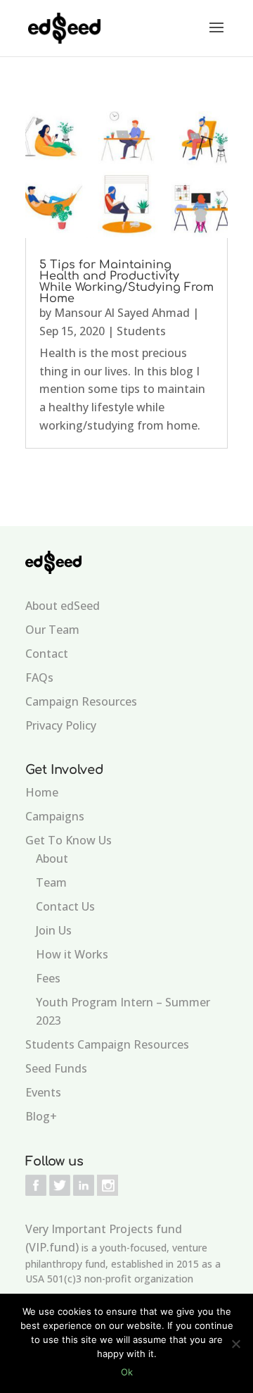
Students (141, 331)
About (52, 858)
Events (43, 1092)
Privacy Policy (60, 725)
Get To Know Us (68, 840)
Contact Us (65, 906)
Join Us (54, 930)
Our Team (52, 629)
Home (41, 792)
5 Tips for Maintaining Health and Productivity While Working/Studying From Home (126, 281)
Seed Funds (56, 1068)
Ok (127, 1372)
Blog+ (41, 1116)
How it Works (72, 954)
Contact (46, 653)
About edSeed (62, 605)
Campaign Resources (81, 701)
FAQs (39, 677)
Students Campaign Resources (107, 1044)
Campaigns (54, 816)
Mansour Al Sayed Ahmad (122, 312)
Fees (48, 978)
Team (51, 882)
